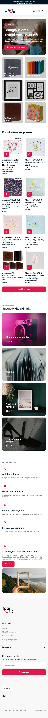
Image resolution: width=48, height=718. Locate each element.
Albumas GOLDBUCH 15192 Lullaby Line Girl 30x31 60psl (11, 239)
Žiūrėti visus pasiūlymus (16, 47)
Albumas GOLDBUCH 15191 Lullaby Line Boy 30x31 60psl (34, 239)
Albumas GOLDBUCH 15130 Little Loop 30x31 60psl (35, 162)
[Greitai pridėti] (29, 154)
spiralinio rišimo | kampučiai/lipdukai (7, 170)
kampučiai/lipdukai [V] (31, 167)
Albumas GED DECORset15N (8, 274)
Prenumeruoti (24, 672)
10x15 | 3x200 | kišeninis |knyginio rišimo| (12, 278)
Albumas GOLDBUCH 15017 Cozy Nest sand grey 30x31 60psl (34, 275)
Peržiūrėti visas (24, 289)
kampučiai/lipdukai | (31, 280)
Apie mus (8, 564)
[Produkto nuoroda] (12, 156)
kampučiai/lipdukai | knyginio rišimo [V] (11, 207)
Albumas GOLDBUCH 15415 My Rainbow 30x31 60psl (34, 202)
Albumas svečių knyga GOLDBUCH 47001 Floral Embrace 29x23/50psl (12, 163)
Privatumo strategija (40, 710)
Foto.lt (9, 710)
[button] (5, 10)
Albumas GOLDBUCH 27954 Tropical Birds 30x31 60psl (11, 202)
